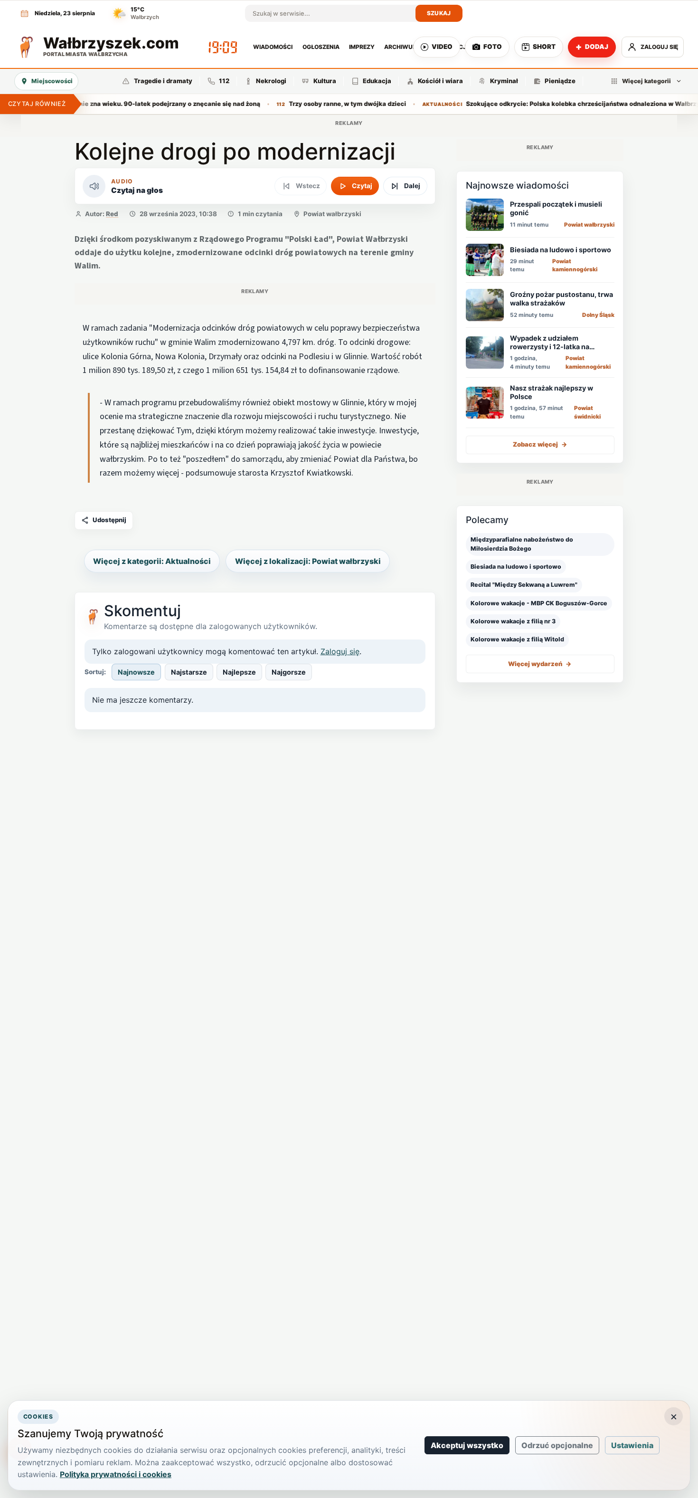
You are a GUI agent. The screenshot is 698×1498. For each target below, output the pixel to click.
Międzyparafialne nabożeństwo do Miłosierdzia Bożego (522, 544)
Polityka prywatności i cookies (115, 1474)
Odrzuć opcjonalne (557, 1445)
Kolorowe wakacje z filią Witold (517, 639)
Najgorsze (289, 672)
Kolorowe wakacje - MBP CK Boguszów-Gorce (539, 603)
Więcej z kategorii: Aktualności (152, 561)
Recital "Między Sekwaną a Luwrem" (524, 584)
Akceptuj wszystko (467, 1445)
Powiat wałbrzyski (332, 214)
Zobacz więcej (540, 444)
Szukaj (439, 13)
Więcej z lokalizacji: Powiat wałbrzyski (308, 561)
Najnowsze (136, 672)
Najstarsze (189, 672)
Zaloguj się (340, 651)
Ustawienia (632, 1445)
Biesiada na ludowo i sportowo (516, 566)
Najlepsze (239, 672)
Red (112, 214)
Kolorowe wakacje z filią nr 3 (513, 621)
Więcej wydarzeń (540, 664)
